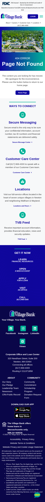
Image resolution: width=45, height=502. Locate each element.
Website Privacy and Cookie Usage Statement (23, 447)
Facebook (11, 333)
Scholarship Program (29, 390)
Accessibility (15, 439)
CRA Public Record (11, 394)
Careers (15, 23)
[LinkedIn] (35, 328)
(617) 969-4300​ (22, 25)
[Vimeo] (22, 341)
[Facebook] (11, 328)
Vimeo (22, 346)
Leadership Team (10, 388)
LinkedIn (34, 333)
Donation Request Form (32, 396)
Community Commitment (30, 383)
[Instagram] (23, 328)
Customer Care (25, 23)
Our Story (6, 382)
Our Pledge (7, 385)
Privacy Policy (28, 439)
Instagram (23, 333)
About (8, 23)
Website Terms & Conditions (22, 443)
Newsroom (7, 391)
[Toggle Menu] (41, 16)
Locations (36, 23)
